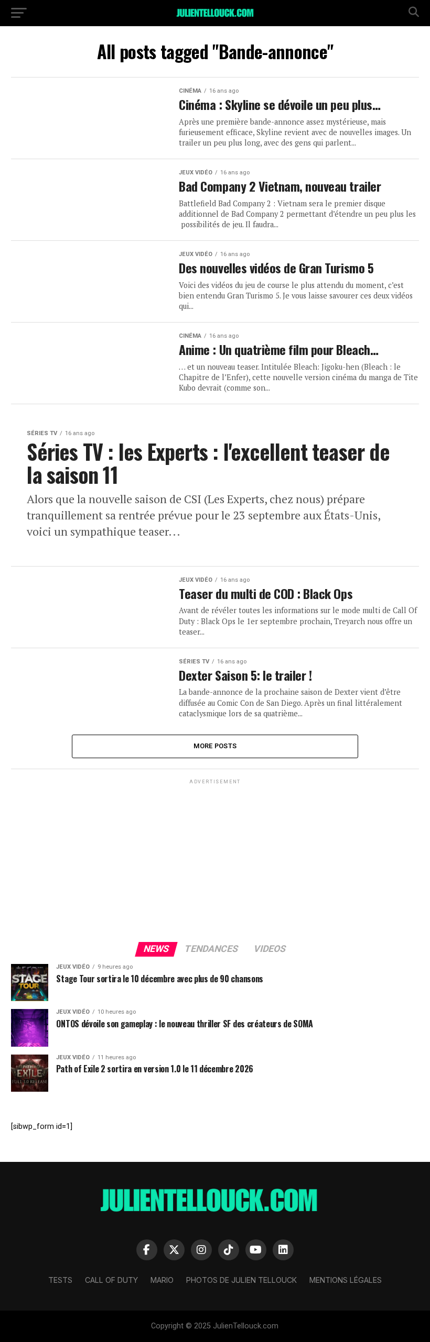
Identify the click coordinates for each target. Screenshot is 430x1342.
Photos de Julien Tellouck (241, 1280)
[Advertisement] (214, 859)
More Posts (215, 746)
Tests (60, 1280)
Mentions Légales (345, 1280)
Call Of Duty (111, 1280)
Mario (162, 1280)
